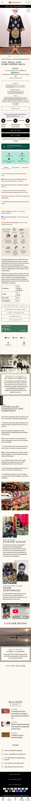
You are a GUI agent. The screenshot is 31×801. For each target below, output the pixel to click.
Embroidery (15, 89)
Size (15, 95)
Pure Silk (22, 86)
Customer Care (15, 779)
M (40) (9, 101)
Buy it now (15, 135)
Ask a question (15, 319)
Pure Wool (9, 86)
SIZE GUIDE (15, 108)
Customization (24, 167)
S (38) (4, 101)
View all (15, 704)
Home (3, 59)
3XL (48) (15, 104)
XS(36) (24, 98)
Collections (9, 59)
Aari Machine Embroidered (15, 92)
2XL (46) (26, 101)
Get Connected (15, 784)
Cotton (16, 86)
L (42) (14, 101)
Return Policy (15, 316)
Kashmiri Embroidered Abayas (21, 59)
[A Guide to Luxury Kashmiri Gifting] (5, 734)
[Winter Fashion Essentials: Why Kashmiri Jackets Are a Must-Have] (5, 724)
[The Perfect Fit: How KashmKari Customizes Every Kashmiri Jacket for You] (5, 711)
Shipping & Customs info (15, 309)
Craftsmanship (15, 167)
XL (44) (20, 101)
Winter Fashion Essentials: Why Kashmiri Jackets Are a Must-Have (20, 726)
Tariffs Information (15, 313)
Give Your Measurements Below (13, 98)
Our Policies (15, 774)
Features (6, 167)
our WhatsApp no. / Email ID (15, 306)
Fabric (15, 83)
